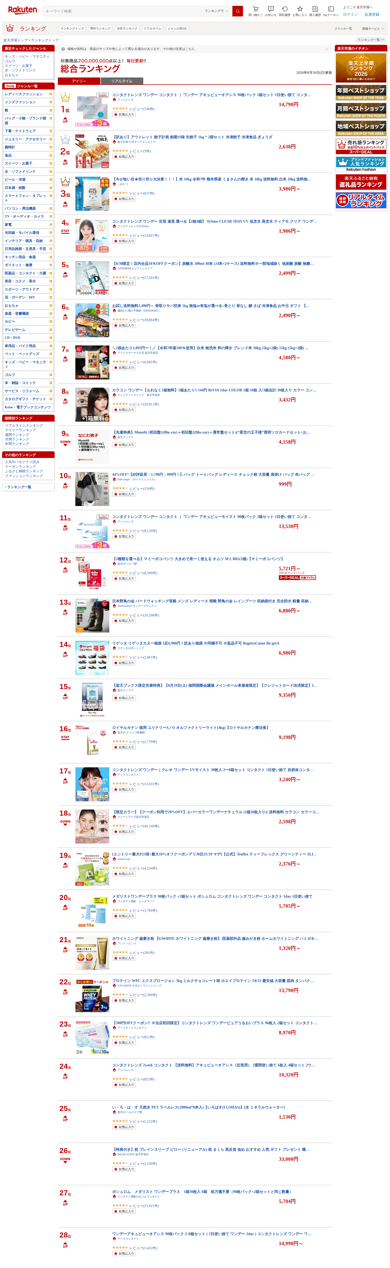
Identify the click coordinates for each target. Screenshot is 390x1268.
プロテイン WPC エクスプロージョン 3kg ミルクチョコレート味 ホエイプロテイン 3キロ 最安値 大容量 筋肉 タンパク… (213, 981)
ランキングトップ (72, 28)
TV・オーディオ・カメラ (24, 216)
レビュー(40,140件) (144, 826)
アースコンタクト (128, 1238)
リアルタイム (152, 28)
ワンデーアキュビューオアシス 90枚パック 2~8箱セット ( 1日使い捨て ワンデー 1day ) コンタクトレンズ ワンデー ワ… (211, 1234)
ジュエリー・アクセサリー (25, 139)
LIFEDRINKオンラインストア (135, 268)
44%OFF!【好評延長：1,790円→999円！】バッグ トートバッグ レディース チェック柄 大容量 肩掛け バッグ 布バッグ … (213, 474)
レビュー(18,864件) (144, 320)
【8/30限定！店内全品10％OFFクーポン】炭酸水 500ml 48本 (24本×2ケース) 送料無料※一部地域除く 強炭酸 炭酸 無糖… (213, 263)
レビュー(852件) (141, 1079)
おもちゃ (12, 75)
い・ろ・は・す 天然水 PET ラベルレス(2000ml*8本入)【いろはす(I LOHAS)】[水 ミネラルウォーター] (198, 1107)
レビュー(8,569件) (143, 573)
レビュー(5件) (140, 151)
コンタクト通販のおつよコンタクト (139, 1196)
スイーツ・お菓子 (18, 66)
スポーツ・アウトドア (22, 289)
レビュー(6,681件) (143, 362)
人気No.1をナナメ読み (22, 462)
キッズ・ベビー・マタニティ (27, 56)
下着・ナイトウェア (20, 131)
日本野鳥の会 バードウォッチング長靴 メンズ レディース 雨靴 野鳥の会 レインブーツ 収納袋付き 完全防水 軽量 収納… (212, 601)
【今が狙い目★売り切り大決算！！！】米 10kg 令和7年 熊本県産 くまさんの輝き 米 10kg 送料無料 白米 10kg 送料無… (211, 179)
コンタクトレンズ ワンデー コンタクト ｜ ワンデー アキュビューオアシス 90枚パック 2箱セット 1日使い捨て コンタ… (211, 95)
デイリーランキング (20, 430)
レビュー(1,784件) (143, 910)
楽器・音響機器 (17, 313)
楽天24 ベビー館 (127, 563)
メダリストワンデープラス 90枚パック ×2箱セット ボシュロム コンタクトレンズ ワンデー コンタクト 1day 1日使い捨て (212, 896)
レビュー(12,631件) (144, 784)
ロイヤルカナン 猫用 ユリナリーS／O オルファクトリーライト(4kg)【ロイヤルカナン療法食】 (191, 727)
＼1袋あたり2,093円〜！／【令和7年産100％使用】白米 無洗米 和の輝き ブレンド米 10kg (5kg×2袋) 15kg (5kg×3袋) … (210, 348)
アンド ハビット (127, 943)
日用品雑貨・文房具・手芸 (25, 249)
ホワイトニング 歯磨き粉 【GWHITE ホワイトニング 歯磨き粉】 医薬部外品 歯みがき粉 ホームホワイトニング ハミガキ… (215, 938)
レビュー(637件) (141, 193)
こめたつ (123, 184)
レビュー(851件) (141, 1037)
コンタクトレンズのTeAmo (133, 226)
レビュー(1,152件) (143, 1121)
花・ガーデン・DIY (20, 297)
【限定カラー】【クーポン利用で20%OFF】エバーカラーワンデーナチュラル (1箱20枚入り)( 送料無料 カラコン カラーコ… (215, 812)
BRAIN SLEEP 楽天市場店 (133, 1154)
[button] (271, 11)
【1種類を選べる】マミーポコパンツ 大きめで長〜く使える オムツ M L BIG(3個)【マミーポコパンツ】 (198, 559)
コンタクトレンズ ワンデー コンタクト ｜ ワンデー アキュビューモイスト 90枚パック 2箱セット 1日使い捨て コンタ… (211, 516)
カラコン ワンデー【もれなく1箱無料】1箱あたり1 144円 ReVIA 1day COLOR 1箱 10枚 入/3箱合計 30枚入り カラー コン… (214, 390)
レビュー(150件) (141, 489)
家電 (8, 225)
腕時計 (10, 147)
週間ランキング (17, 435)
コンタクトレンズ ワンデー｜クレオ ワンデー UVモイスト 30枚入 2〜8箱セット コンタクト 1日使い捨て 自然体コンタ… (213, 770)
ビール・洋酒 (15, 179)
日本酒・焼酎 (15, 188)
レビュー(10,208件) (144, 615)
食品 (8, 155)
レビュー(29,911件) (144, 404)
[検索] (237, 11)
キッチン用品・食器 (20, 257)
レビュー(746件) (141, 109)
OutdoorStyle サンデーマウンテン (137, 605)
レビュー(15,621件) (144, 1206)
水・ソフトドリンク (20, 70)
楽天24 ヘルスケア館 (130, 1112)
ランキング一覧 (19, 487)
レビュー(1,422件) (143, 1248)
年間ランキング (17, 444)
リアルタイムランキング (24, 425)
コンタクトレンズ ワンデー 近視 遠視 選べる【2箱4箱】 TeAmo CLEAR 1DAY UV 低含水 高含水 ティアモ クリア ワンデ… (214, 221)
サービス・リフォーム (22, 391)
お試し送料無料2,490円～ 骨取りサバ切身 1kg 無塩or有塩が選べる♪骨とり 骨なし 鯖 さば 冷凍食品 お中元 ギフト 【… (211, 306)
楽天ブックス (125, 437)
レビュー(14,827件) (144, 235)
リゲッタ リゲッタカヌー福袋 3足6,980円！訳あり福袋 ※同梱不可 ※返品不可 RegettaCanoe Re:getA (195, 643)
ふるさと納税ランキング (24, 471)
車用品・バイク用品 (20, 346)
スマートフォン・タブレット (25, 198)
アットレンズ (125, 99)
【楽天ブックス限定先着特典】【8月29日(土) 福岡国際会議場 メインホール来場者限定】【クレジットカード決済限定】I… (214, 685)
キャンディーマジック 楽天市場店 (139, 394)
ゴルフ (10, 61)
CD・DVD (12, 338)
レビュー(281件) (141, 953)
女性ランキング (127, 28)
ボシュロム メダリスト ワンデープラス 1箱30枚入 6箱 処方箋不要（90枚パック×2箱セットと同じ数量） (202, 1191)
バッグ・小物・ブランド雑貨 (25, 120)
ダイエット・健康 (18, 265)
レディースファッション (24, 94)
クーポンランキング (20, 467)
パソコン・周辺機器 (20, 208)
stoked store (124, 859)
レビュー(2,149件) (143, 1164)
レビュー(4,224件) (143, 868)
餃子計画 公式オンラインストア (136, 141)
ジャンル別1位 (177, 28)
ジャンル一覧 (343, 28)
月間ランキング (17, 439)
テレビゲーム (15, 330)
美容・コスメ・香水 (20, 281)
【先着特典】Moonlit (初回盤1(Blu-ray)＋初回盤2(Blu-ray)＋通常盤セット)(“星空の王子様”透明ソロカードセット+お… (211, 432)
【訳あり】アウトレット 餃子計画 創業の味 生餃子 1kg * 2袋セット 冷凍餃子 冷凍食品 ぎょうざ (192, 137)
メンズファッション (20, 102)
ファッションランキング (24, 476)
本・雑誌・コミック (20, 383)
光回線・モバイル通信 (22, 233)
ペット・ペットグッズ (22, 354)
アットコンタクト (128, 774)
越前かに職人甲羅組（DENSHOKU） (139, 310)
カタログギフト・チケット (25, 399)
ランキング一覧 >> (371, 40)
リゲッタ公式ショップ (131, 648)
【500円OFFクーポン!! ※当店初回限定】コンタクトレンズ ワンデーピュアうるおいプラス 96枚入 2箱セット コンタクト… (214, 1023)
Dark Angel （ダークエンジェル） (137, 479)
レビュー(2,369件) (143, 995)
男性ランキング (100, 28)
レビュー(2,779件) (143, 742)
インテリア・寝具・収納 (24, 241)
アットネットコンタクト (132, 1027)
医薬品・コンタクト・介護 (25, 273)
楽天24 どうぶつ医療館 (131, 732)
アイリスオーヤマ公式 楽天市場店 (138, 352)
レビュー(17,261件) (144, 278)
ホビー (10, 321)
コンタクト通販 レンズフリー (136, 901)
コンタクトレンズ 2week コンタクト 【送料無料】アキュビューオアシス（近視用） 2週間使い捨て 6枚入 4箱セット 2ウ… (213, 1065)
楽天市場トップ (15, 40)
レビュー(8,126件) (143, 531)
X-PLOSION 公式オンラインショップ (139, 985)
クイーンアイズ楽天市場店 (133, 816)
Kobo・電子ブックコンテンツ (28, 407)
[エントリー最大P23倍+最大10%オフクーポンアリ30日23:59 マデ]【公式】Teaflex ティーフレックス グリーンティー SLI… (214, 854)
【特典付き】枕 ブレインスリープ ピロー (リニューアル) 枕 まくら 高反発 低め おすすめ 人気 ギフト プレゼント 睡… (211, 1149)
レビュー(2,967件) (143, 657)
